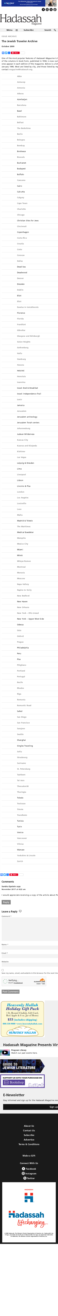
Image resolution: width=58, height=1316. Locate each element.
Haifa (19, 359)
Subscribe (29, 36)
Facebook (30, 1175)
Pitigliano (21, 671)
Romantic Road (24, 712)
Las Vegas (21, 463)
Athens (20, 100)
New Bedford (23, 602)
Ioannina (21, 388)
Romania (21, 706)
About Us (29, 1132)
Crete (19, 256)
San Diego (22, 723)
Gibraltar (21, 336)
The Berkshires (24, 134)
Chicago (21, 221)
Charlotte (21, 215)
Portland (21, 677)
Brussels (21, 163)
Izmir (19, 406)
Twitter (30, 1184)
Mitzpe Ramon (24, 567)
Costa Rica (22, 244)
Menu (9, 36)
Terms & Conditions (29, 1150)
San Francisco (23, 729)
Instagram (30, 1179)
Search (47, 36)
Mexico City (22, 550)
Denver (20, 284)
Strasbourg (22, 763)
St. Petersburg (23, 775)
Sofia (19, 758)
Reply (6, 908)
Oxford (20, 642)
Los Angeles (22, 504)
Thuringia (21, 798)
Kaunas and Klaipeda (27, 452)
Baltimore (21, 123)
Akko (19, 82)
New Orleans (23, 613)
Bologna (21, 146)
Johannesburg (23, 434)
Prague (20, 648)
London (20, 498)
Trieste (20, 815)
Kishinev (21, 458)
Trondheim (22, 821)
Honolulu (21, 383)
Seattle (20, 740)
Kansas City (22, 446)
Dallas (20, 267)
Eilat (19, 308)
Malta (19, 521)
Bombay (21, 152)
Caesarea (21, 186)
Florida (20, 325)
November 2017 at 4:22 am (14, 896)
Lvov (19, 515)
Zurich (20, 867)
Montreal (21, 573)
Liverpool (21, 481)
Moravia (21, 579)
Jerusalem (21, 417)
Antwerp (21, 88)
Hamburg (21, 365)
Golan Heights (23, 348)
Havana (20, 371)
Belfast (20, 129)
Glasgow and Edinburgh (28, 342)
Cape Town (22, 209)
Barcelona (21, 111)
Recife (20, 688)
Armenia (21, 94)
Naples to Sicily (24, 596)
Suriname (21, 769)
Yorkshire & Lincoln (26, 862)
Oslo (19, 637)
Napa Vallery (23, 590)
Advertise (29, 1145)
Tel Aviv (21, 787)
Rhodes (20, 694)
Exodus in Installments (28, 313)
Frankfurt (21, 331)
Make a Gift (29, 1161)
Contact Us (29, 1136)
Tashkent (21, 781)
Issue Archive (9, 42)
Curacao (21, 261)
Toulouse (21, 810)
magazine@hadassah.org (20, 76)
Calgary (20, 204)
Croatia (20, 250)
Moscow (21, 585)
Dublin (20, 296)
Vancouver (22, 844)
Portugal (21, 683)
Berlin (20, 140)
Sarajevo (21, 735)
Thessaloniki (23, 792)
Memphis (21, 544)
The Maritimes (24, 533)
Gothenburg (22, 354)
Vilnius (20, 850)
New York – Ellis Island (28, 619)
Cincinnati (22, 232)
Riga (19, 700)
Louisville (21, 510)
